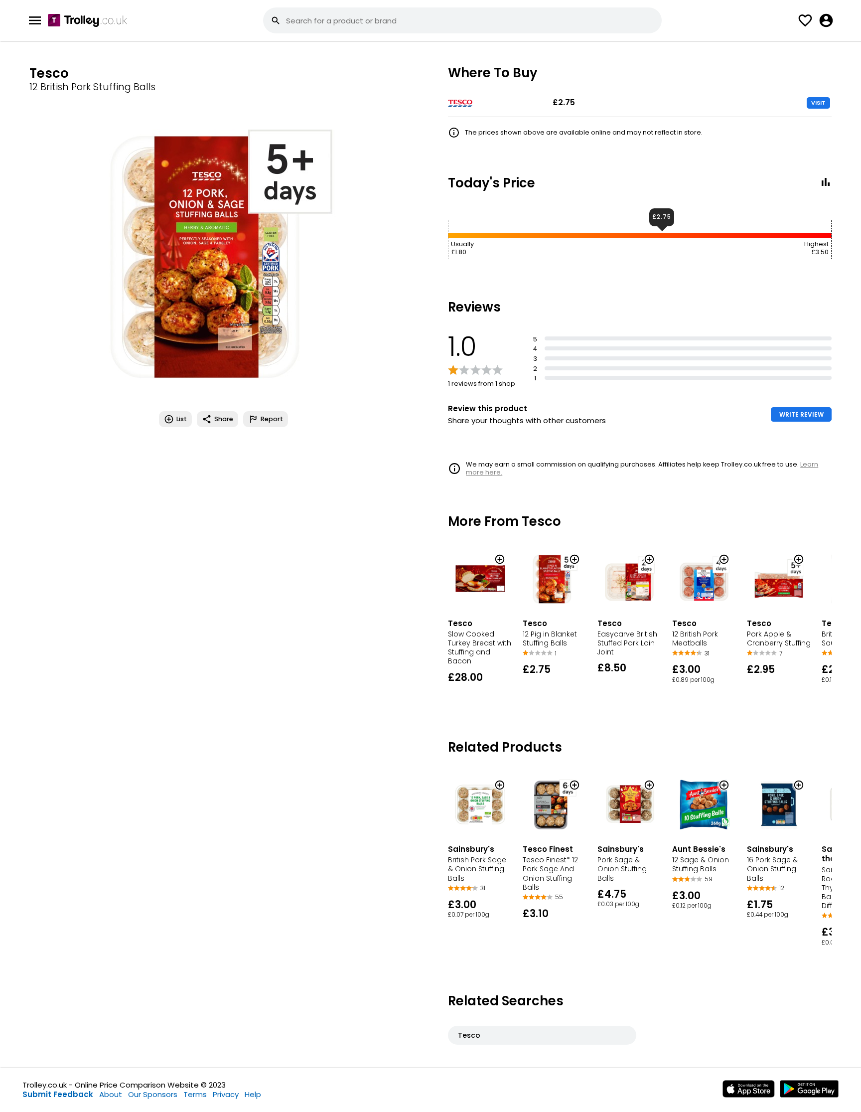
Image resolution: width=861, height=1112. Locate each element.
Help (253, 1094)
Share (223, 419)
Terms (195, 1094)
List (181, 419)
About (110, 1094)
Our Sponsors (152, 1094)
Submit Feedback (57, 1094)
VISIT (818, 103)
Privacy (226, 1094)
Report (272, 419)
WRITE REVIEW (801, 414)
